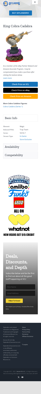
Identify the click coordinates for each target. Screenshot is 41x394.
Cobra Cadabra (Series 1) (13, 106)
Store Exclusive (26, 139)
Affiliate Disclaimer (27, 336)
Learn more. (7, 78)
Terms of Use (26, 332)
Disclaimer (25, 334)
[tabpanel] (20, 133)
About (24, 327)
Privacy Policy (26, 329)
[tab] (20, 118)
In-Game (23, 136)
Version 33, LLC (21, 371)
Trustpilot (25, 344)
